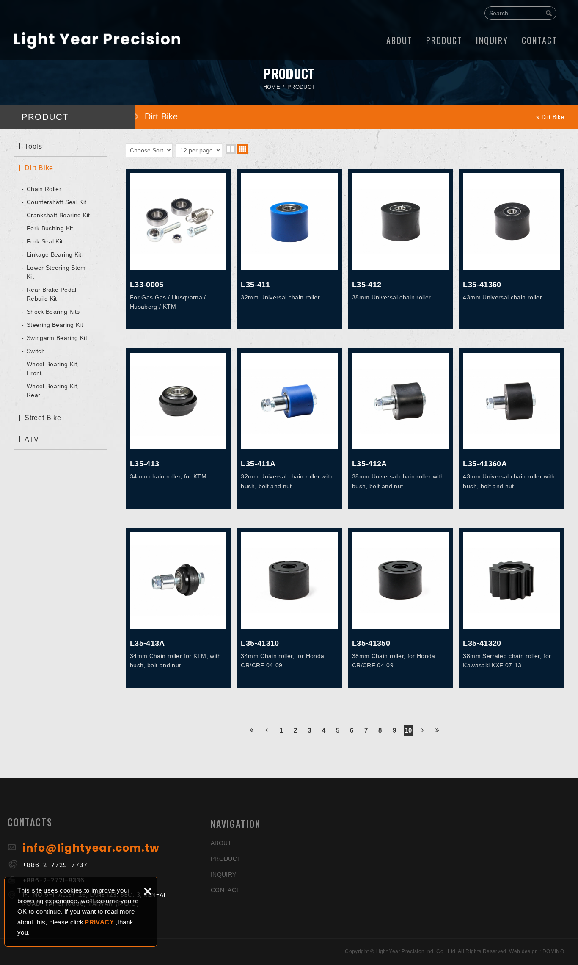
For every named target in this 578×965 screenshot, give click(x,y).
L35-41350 (400, 608)
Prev (266, 729)
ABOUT (399, 40)
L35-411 (289, 249)
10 (408, 730)
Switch (36, 351)
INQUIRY (492, 40)
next (423, 729)
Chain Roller (44, 188)
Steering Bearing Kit (55, 324)
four (242, 149)
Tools (33, 146)
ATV (32, 439)
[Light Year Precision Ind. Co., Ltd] (97, 40)
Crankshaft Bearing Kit (58, 215)
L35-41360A (511, 428)
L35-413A (178, 608)
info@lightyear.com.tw (91, 848)
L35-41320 (511, 608)
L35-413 (178, 428)
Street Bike (43, 417)
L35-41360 (511, 249)
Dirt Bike (39, 167)
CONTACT (539, 40)
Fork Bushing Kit (50, 228)
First (252, 729)
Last (437, 729)
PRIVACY (99, 922)
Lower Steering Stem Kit (56, 272)
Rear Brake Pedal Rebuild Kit (52, 294)
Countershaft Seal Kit (56, 202)
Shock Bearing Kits (53, 311)
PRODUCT (444, 40)
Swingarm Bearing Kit (57, 338)
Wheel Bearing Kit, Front (53, 368)
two (231, 149)
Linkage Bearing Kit (54, 254)
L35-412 (400, 249)
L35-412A (400, 428)
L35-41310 (289, 608)
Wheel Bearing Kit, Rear (53, 390)
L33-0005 (178, 249)
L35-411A (289, 428)
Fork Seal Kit (45, 241)
